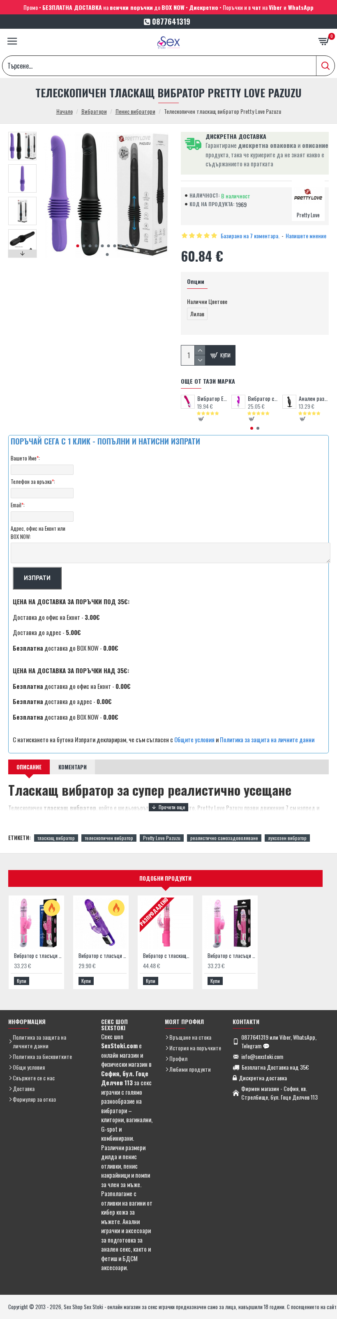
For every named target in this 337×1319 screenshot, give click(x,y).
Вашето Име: (25, 458)
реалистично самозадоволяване (224, 837)
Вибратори (94, 111)
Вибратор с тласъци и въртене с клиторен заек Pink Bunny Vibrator (232, 955)
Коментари (72, 767)
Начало (64, 111)
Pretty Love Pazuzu (161, 837)
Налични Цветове (207, 301)
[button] (77, 245)
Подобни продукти (165, 878)
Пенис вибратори (135, 111)
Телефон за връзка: (33, 481)
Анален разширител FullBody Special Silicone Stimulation (314, 398)
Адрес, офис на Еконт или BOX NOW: (38, 532)
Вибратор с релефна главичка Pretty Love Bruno (263, 398)
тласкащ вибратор (56, 837)
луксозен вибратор (287, 837)
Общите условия (194, 739)
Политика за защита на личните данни (267, 739)
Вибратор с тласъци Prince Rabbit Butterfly (102, 955)
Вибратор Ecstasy (212, 398)
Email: (18, 505)
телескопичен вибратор (109, 837)
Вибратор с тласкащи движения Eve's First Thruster (167, 955)
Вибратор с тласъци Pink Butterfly (38, 955)
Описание (29, 767)
